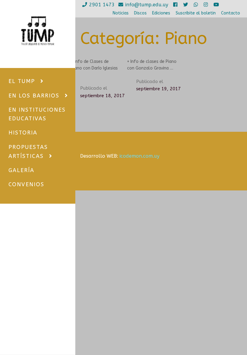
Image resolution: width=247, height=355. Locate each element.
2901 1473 (102, 5)
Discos (140, 13)
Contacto (230, 13)
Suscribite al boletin (196, 13)
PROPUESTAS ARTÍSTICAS (28, 151)
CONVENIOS (26, 184)
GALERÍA (21, 170)
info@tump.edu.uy (146, 5)
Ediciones (161, 13)
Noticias (121, 13)
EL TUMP (21, 81)
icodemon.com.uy (139, 156)
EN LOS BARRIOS (33, 95)
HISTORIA (22, 132)
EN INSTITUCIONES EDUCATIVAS (37, 114)
